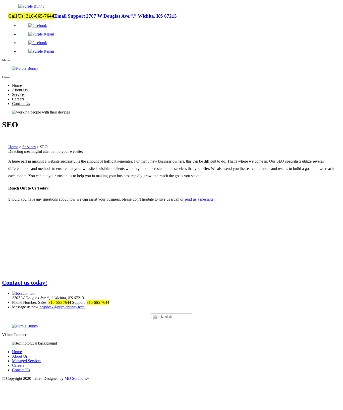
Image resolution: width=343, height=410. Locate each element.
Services (18, 94)
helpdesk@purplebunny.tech (62, 307)
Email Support (69, 16)
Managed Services (26, 361)
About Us (20, 90)
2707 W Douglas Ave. (131, 16)
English (166, 316)
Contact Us (21, 103)
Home (17, 85)
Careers (18, 99)
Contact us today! (24, 282)
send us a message (199, 199)
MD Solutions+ (77, 378)
